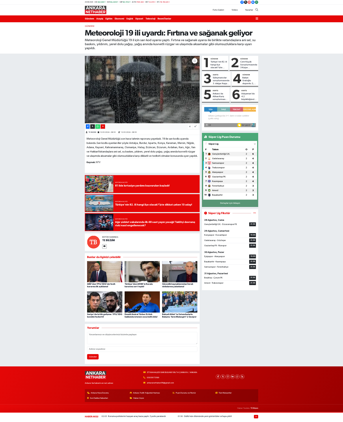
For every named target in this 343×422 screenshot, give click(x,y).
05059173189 (153, 378)
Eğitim (108, 19)
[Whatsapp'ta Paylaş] (97, 126)
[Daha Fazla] (103, 126)
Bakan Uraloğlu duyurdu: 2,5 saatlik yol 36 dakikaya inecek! (248, 81)
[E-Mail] (104, 246)
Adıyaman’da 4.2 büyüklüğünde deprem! (248, 97)
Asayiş (99, 19)
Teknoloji (150, 19)
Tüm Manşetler (225, 393)
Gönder (93, 357)
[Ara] (256, 10)
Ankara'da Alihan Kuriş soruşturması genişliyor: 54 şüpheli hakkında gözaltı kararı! (219, 97)
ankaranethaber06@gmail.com (160, 383)
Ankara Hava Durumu (100, 393)
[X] (223, 376)
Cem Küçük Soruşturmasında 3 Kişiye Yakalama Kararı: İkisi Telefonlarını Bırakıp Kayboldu (248, 65)
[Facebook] (218, 376)
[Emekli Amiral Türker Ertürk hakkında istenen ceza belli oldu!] (142, 302)
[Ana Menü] (257, 18)
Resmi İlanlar (164, 19)
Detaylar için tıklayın (230, 203)
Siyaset (139, 19)
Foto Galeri (218, 10)
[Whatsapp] (237, 376)
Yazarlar (249, 10)
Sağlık (129, 19)
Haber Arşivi (138, 398)
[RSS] (242, 376)
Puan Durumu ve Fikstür (186, 393)
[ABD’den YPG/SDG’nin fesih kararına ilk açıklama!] (104, 271)
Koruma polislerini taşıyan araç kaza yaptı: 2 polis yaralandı (137, 416)
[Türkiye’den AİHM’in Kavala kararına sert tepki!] (142, 271)
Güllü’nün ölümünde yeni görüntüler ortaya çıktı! (208, 416)
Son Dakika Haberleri (99, 398)
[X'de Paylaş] (92, 126)
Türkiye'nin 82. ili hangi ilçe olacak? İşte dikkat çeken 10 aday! (218, 65)
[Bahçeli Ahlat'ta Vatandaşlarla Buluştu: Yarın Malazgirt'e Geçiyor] (179, 302)
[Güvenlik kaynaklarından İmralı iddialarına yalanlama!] (179, 271)
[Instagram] (227, 376)
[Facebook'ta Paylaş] (88, 126)
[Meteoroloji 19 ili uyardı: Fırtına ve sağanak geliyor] (142, 89)
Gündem (89, 19)
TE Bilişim (254, 408)
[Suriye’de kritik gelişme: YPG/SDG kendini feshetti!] (104, 302)
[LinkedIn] (232, 376)
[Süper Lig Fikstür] (254, 213)
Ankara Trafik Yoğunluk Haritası (146, 393)
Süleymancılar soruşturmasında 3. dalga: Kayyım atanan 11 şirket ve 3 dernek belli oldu (221, 81)
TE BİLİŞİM (92, 132)
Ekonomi (119, 19)
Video (235, 10)
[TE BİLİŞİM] (93, 242)
